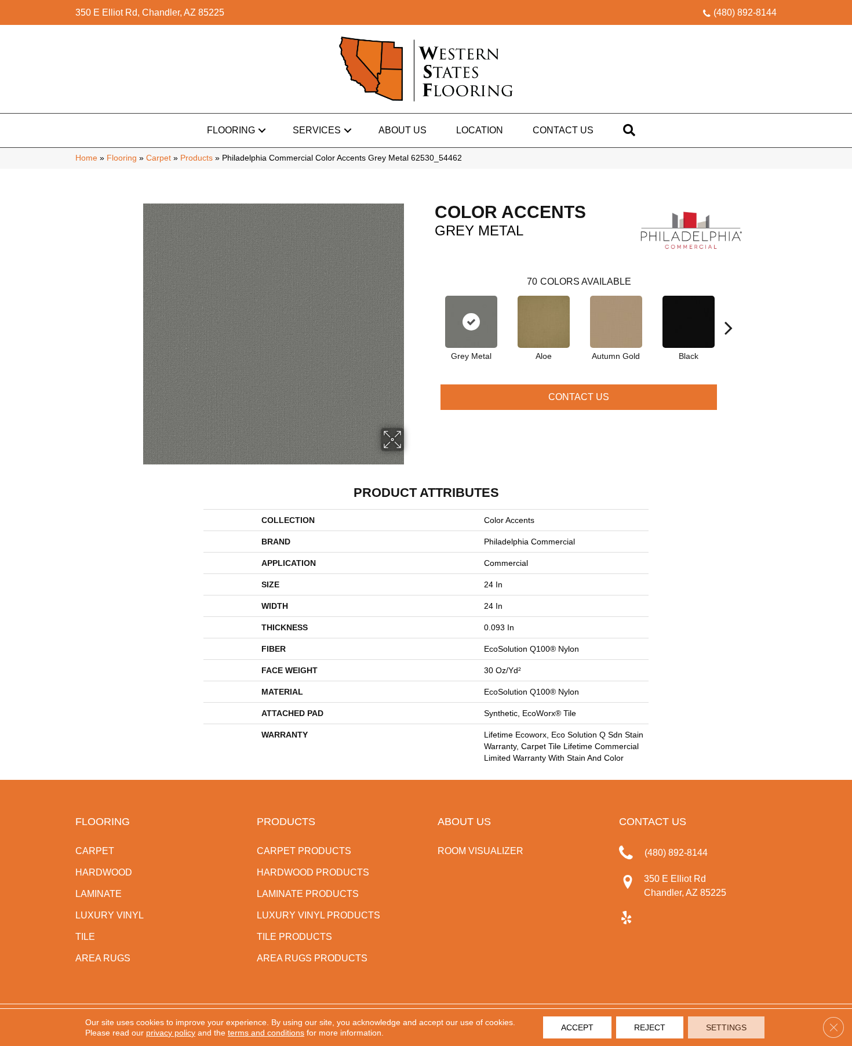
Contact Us (563, 130)
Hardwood (103, 872)
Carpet (158, 158)
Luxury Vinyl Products (318, 915)
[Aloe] (544, 322)
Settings (726, 1027)
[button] (262, 130)
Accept (577, 1027)
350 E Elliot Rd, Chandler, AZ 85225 (149, 12)
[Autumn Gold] (616, 322)
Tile (85, 937)
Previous (429, 310)
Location (479, 130)
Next (728, 310)
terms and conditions (266, 1032)
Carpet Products (304, 851)
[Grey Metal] (471, 322)
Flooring (231, 130)
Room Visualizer (480, 851)
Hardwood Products (313, 872)
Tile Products (294, 937)
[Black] (689, 322)
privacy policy (170, 1032)
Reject (649, 1027)
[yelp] (626, 918)
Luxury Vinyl (109, 915)
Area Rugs (102, 958)
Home (86, 158)
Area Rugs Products (312, 958)
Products (196, 158)
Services (317, 130)
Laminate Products (308, 894)
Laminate (98, 894)
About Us (402, 130)
